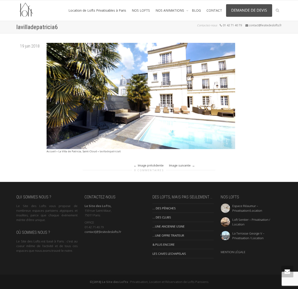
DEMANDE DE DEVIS (249, 10)
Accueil (51, 151)
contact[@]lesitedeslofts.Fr (103, 232)
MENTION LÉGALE (233, 252)
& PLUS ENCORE (163, 244)
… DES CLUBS (161, 217)
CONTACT (214, 10)
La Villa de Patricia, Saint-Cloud (77, 151)
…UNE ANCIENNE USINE (168, 226)
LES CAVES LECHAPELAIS (169, 254)
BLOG (196, 10)
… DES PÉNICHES (164, 208)
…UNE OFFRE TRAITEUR (168, 235)
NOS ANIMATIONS (170, 10)
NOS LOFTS (141, 10)
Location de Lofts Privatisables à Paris (97, 10)
